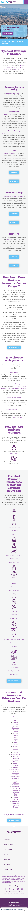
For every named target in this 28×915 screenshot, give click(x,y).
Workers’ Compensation (12, 388)
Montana (15, 764)
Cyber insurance (9, 153)
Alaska (16, 719)
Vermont (15, 798)
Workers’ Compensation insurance (13, 196)
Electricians (14, 646)
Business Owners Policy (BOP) (15, 67)
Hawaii (16, 735)
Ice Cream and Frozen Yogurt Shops (14, 639)
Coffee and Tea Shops (14, 527)
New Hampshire (15, 769)
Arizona (15, 720)
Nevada (15, 767)
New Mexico (15, 773)
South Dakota (16, 790)
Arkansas (15, 722)
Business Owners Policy (12, 93)
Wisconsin (16, 805)
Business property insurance (10, 134)
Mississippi (15, 760)
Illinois (16, 739)
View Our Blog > (14, 886)
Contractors (14, 587)
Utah (15, 796)
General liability (7, 114)
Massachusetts (15, 754)
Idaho (15, 737)
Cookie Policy (3, 912)
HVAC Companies (14, 667)
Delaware (15, 730)
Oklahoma (16, 783)
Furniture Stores (14, 590)
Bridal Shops (14, 559)
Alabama (15, 717)
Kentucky (15, 746)
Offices (14, 583)
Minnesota (16, 758)
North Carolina (15, 777)
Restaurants (14, 615)
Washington (15, 801)
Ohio (15, 781)
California (15, 724)
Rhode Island (15, 787)
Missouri (15, 762)
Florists (14, 534)
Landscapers (14, 643)
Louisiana (15, 749)
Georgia (15, 733)
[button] (24, 910)
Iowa (15, 743)
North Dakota (16, 778)
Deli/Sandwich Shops (14, 562)
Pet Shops (14, 611)
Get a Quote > (14, 453)
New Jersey (15, 771)
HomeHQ (17, 69)
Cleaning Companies (14, 671)
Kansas (16, 744)
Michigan (15, 756)
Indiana (16, 741)
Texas (15, 794)
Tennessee (15, 792)
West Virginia (15, 803)
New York (15, 775)
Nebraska (16, 765)
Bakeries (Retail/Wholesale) (14, 555)
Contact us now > (17, 417)
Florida (16, 732)
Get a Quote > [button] (8, 33)
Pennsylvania (15, 785)
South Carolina (15, 788)
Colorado (15, 726)
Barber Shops (14, 531)
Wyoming (15, 807)
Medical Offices (14, 674)
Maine (15, 751)
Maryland (15, 753)
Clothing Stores (14, 618)
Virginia (15, 799)
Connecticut (15, 728)
